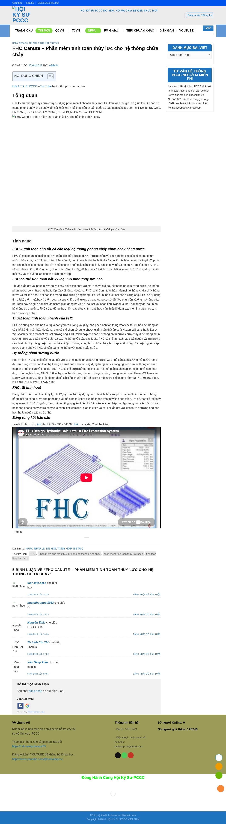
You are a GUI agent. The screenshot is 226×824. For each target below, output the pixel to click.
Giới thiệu (17, 3)
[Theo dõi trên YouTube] (131, 755)
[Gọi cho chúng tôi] (124, 755)
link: (77, 424)
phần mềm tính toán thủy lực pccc (123, 553)
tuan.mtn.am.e (36, 582)
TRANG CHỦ (24, 30)
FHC (32, 553)
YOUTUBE (186, 30)
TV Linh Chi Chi (37, 642)
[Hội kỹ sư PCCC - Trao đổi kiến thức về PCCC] (40, 15)
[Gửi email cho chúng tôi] (118, 755)
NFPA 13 (23, 43)
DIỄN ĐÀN (166, 30)
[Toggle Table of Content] (49, 76)
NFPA (92, 30)
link (39, 424)
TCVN (76, 30)
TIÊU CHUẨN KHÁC (140, 30)
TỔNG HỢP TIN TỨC (48, 43)
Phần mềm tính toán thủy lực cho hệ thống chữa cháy (69, 553)
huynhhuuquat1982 (40, 602)
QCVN (59, 30)
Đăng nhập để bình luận (147, 594)
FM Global (111, 30)
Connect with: (25, 698)
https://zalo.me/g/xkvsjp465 (29, 746)
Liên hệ (30, 3)
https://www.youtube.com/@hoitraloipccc (37, 759)
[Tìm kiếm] (209, 34)
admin (53, 65)
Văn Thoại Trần (37, 662)
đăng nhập (35, 690)
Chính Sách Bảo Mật (48, 3)
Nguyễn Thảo (36, 622)
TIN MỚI (44, 30)
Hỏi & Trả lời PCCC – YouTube (32, 86)
